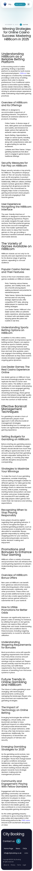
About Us (6, 865)
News (18, 848)
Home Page (8, 848)
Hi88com (23, 73)
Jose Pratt (25, 24)
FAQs (25, 848)
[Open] (28, 4)
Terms (19, 865)
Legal (24, 865)
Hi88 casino (25, 820)
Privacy (13, 865)
